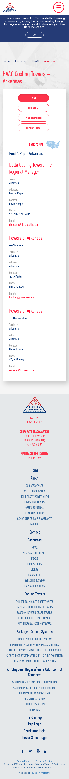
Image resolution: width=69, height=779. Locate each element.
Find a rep (20, 61)
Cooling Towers (34, 594)
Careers (34, 524)
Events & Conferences (34, 553)
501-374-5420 (16, 287)
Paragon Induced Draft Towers (34, 613)
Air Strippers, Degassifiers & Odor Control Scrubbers (34, 672)
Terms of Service (44, 761)
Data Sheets (34, 575)
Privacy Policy (23, 761)
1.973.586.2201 (35, 422)
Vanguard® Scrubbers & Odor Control (34, 688)
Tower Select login (34, 737)
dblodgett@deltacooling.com (24, 225)
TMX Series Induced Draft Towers (34, 602)
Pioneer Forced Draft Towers (34, 618)
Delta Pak (34, 710)
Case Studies (34, 564)
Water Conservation (34, 491)
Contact (34, 532)
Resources (35, 540)
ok (34, 34)
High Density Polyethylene (34, 497)
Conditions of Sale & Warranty (34, 519)
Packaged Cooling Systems (34, 631)
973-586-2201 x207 (19, 214)
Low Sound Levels (34, 502)
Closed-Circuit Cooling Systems (34, 639)
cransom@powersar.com (22, 370)
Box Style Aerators (34, 699)
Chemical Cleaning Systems (34, 693)
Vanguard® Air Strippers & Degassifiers (34, 682)
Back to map (36, 144)
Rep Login (34, 724)
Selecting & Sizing (35, 581)
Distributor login (34, 731)
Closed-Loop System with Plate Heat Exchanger (34, 650)
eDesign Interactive (41, 773)
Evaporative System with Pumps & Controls (34, 645)
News (35, 548)
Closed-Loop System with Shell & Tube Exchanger (34, 656)
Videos (34, 570)
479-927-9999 (16, 360)
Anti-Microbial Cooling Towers (35, 624)
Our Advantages (34, 486)
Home (6, 61)
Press (34, 559)
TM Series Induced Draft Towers (34, 607)
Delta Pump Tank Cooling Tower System (34, 661)
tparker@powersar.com (21, 297)
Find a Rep (34, 717)
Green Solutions (34, 508)
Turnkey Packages (34, 704)
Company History (34, 513)
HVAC (35, 61)
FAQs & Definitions (34, 586)
